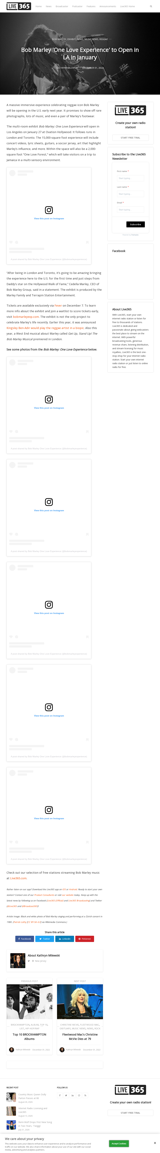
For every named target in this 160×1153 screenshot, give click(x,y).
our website (67, 895)
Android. (73, 889)
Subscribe (135, 224)
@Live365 (12, 906)
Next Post (80, 981)
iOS (64, 889)
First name (122, 171)
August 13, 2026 (25, 1116)
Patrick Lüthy (19, 922)
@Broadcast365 (29, 906)
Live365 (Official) (55, 900)
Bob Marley (59, 39)
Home (38, 6)
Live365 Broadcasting (78, 900)
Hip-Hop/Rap (32, 1028)
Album (35, 1024)
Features (91, 6)
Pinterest (86, 938)
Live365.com (18, 878)
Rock (97, 1028)
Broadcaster (62, 6)
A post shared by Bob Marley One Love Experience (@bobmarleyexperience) (49, 259)
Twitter (46, 938)
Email (119, 202)
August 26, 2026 (25, 1102)
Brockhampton (20, 1024)
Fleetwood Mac (89, 1024)
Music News (91, 39)
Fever (58, 305)
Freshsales (134, 235)
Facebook (26, 938)
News (49, 6)
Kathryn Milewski (48, 955)
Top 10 (44, 1024)
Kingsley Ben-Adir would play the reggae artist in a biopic (45, 328)
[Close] (155, 1143)
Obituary (65, 1028)
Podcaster (77, 6)
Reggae (103, 39)
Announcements (108, 6)
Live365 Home (127, 6)
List (22, 1028)
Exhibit (71, 39)
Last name (122, 187)
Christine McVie (69, 1024)
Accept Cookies (119, 1143)
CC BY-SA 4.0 (34, 922)
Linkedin (66, 938)
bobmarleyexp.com (26, 317)
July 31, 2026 (23, 1129)
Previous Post (29, 981)
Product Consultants (44, 895)
